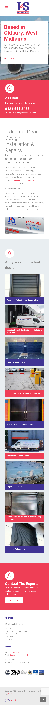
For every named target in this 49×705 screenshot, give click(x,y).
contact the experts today (23, 180)
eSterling (10, 694)
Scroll (43, 699)
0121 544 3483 (14, 652)
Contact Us (14, 600)
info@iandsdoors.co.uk (26, 113)
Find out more (9, 58)
